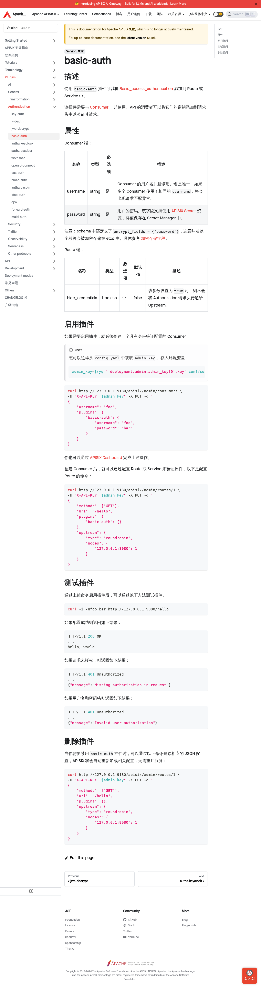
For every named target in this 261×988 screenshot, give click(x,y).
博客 (119, 14)
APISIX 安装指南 (16, 48)
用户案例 (133, 14)
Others (9, 290)
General (13, 92)
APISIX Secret (183, 211)
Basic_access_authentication (146, 88)
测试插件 (223, 46)
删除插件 (223, 52)
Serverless (16, 246)
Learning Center (75, 14)
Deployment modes (19, 276)
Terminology (13, 70)
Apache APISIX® (44, 14)
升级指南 (11, 305)
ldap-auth (18, 195)
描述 (220, 29)
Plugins (10, 77)
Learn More (178, 4)
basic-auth (19, 136)
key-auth (17, 114)
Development (14, 268)
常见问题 (11, 283)
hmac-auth (19, 180)
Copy (198, 370)
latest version (136, 38)
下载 (148, 14)
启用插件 (223, 40)
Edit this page (82, 857)
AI (9, 85)
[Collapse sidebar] (30, 891)
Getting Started (16, 41)
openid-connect (23, 166)
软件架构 (11, 55)
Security (14, 224)
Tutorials (11, 63)
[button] (218, 14)
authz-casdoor (21, 151)
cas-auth (17, 173)
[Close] (256, 4)
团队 (160, 14)
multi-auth (19, 217)
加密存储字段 (153, 238)
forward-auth (20, 210)
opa (14, 202)
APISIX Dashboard (106, 457)
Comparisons (101, 14)
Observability (17, 239)
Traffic (12, 232)
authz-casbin (20, 188)
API (7, 261)
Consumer (99, 107)
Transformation (19, 99)
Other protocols (19, 254)
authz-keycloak (22, 144)
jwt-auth (17, 121)
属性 (220, 35)
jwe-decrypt (20, 129)
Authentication (19, 107)
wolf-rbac (18, 158)
